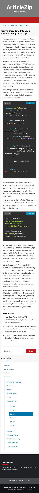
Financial (6, 365)
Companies (10, 431)
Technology (7, 377)
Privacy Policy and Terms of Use (19, 480)
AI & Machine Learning (14, 382)
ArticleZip (19, 7)
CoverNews (18, 490)
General (12, 414)
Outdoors (7, 373)
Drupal (12, 410)
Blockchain (10, 386)
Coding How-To (11, 401)
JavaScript (13, 418)
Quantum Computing (13, 439)
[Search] (36, 20)
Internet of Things (12, 435)
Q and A (12, 425)
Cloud (9, 397)
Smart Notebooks (12, 442)
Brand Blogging (11, 393)
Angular (12, 406)
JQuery (12, 422)
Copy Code (31, 103)
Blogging (9, 389)
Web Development (12, 446)
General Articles (9, 369)
